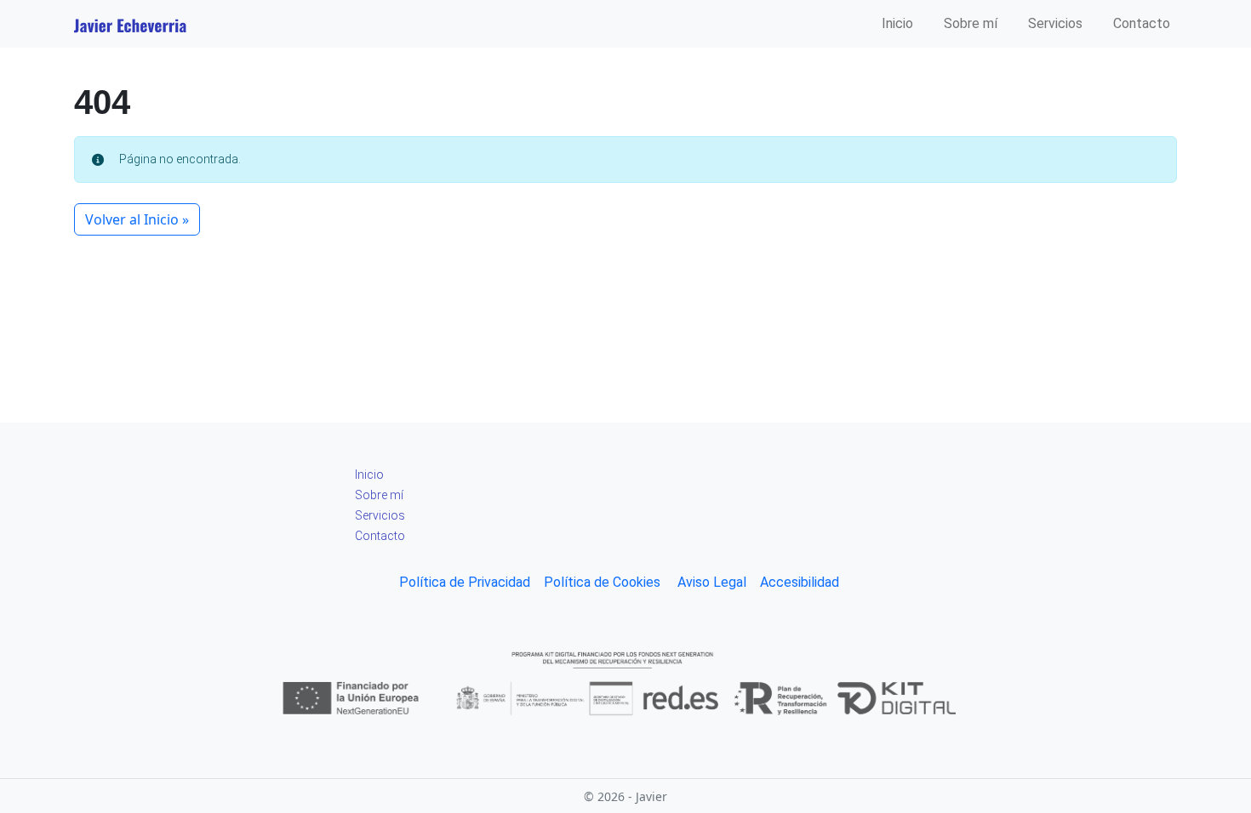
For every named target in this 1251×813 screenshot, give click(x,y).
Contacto (1141, 23)
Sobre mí (970, 23)
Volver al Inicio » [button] (137, 219)
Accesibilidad (799, 582)
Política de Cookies (602, 582)
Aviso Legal (710, 582)
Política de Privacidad (464, 582)
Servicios (1055, 23)
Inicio (897, 23)
